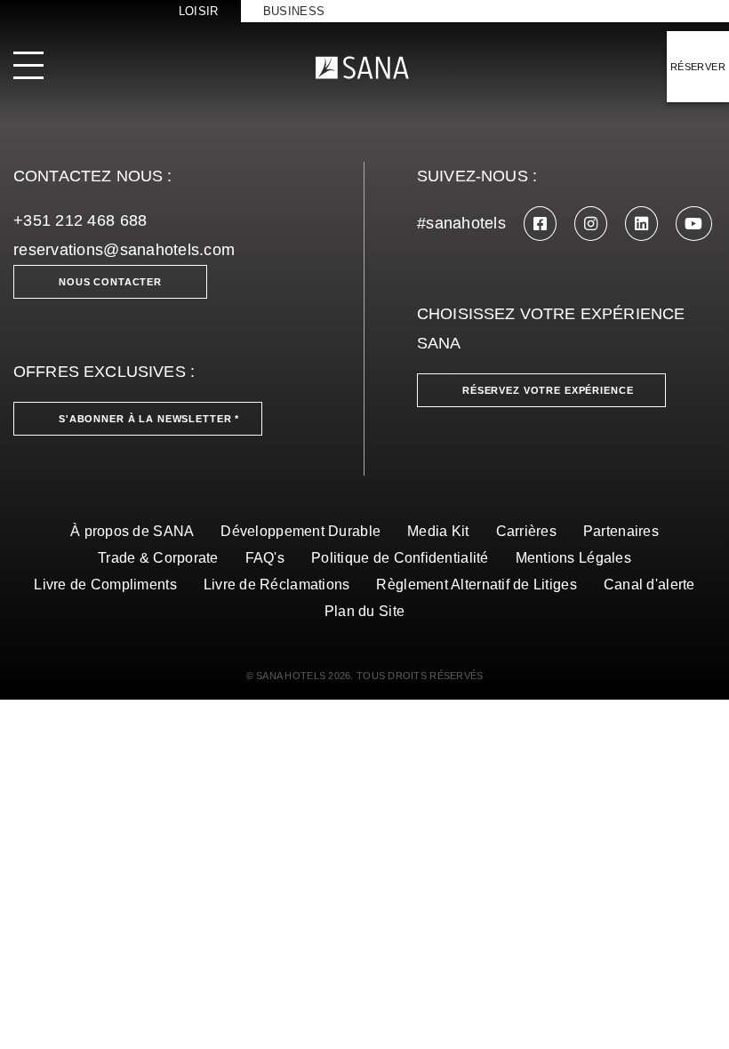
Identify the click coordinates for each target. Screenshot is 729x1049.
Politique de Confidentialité (400, 557)
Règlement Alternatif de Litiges (476, 584)
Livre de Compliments (105, 584)
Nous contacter (110, 281)
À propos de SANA (132, 531)
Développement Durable (300, 531)
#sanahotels (461, 223)
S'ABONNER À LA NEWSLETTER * (149, 418)
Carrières (526, 531)
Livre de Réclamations (277, 584)
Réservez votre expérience (548, 390)
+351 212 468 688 (80, 220)
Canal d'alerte (649, 584)
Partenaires (621, 531)
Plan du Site (364, 611)
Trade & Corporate (158, 557)
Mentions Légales (573, 557)
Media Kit (438, 531)
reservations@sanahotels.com (124, 250)
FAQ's (264, 557)
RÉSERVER (697, 66)
